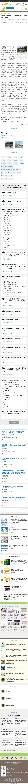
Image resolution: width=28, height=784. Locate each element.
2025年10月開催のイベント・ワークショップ (12, 169)
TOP (14, 754)
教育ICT (18, 718)
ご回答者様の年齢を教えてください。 (14, 319)
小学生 (4, 163)
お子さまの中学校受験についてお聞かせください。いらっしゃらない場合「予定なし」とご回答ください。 (14, 266)
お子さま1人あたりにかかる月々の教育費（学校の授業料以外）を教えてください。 (15, 369)
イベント (4, 172)
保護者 (22, 163)
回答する (14, 422)
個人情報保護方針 (14, 763)
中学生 (10, 163)
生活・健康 (18, 729)
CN (20, 4)
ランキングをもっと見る (14, 603)
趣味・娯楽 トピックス (7, 175)
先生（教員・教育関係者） (8, 166)
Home (3, 759)
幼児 (22, 160)
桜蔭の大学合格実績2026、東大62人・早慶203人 (23, 617)
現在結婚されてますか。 (10, 192)
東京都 (3, 137)
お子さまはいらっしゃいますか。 (13, 201)
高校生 (16, 163)
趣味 (19, 172)
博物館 (21, 157)
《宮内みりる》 (24, 124)
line (25, 759)
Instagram (20, 759)
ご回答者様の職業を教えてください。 (14, 338)
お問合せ (6, 762)
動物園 (10, 157)
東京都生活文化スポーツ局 (8, 135)
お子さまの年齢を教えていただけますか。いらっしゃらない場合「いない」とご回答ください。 (14, 211)
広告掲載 (10, 762)
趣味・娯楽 (18, 740)
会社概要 (14, 762)
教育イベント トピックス (8, 178)
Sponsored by (18, 508)
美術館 (4, 160)
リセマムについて (20, 762)
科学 (10, 160)
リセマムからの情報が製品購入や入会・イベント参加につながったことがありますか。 (14, 300)
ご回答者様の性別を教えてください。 (14, 311)
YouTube (16, 759)
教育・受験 (5, 718)
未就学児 (16, 160)
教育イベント (12, 172)
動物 (16, 157)
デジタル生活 (6, 740)
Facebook (7, 759)
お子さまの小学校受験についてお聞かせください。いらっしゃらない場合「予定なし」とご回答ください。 (14, 254)
